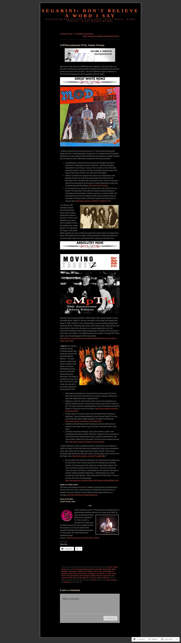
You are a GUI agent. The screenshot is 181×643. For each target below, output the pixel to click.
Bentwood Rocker (89, 569)
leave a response (111, 580)
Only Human (107, 575)
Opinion (115, 567)
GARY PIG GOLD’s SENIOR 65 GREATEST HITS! (100, 36)
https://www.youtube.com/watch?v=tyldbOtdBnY (89, 456)
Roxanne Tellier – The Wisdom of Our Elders (77, 34)
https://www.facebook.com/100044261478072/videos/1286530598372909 (92, 481)
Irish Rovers (101, 573)
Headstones (92, 573)
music (110, 567)
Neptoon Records (96, 575)
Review (63, 569)
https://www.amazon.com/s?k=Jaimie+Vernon (83, 538)
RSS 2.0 (93, 580)
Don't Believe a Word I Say (93, 571)
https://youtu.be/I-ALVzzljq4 (98, 186)
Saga (75, 577)
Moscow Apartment (73, 575)
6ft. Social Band (78, 569)
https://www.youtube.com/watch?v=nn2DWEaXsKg (83, 421)
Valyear (99, 577)
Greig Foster (73, 573)
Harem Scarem (82, 573)
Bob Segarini (107, 569)
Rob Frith (69, 577)
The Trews (92, 577)
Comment (110, 618)
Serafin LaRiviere (82, 577)
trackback (66, 582)
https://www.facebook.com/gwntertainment (82, 495)
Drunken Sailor (107, 571)
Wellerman (105, 577)
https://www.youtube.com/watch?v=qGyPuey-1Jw (93, 201)
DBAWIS (81, 571)
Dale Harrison (73, 571)
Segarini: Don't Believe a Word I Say (90, 13)
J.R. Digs (108, 573)
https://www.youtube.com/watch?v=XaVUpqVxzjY (87, 442)
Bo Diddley (99, 569)
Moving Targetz (85, 575)
